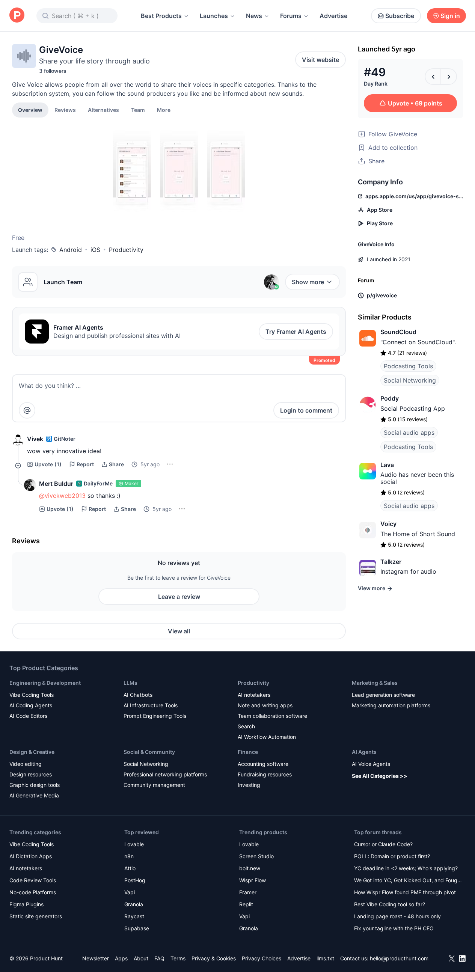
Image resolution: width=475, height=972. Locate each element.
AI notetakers (254, 695)
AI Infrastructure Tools (151, 705)
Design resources (30, 774)
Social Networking (410, 380)
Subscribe (399, 16)
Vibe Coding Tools (31, 695)
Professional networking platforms (165, 774)
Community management (154, 785)
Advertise (333, 16)
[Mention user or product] (27, 410)
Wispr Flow (252, 880)
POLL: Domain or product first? (392, 856)
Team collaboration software (272, 716)
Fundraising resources (265, 774)
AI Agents (364, 752)
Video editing (25, 764)
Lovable (134, 844)
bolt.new (249, 868)
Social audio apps (409, 432)
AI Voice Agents (371, 764)
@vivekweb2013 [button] (62, 495)
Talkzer (390, 561)
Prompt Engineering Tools (155, 716)
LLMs (130, 683)
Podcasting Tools (408, 366)
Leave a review (179, 596)
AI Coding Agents (30, 705)
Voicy (388, 523)
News (254, 16)
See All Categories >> (379, 776)
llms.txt (325, 958)
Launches (214, 16)
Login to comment (306, 410)
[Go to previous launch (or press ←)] (432, 76)
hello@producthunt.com (399, 958)
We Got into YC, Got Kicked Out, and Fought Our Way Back (408, 881)
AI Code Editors (28, 716)
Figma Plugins (26, 904)
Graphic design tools (34, 785)
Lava (387, 465)
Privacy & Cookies (214, 958)
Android (70, 249)
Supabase (136, 928)
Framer (247, 892)
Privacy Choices (261, 958)
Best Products (161, 16)
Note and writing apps (265, 705)
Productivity (126, 249)
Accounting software (263, 764)
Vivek (35, 439)
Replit (246, 904)
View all (179, 631)
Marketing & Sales (375, 683)
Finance (248, 752)
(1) (48, 464)
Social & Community (149, 752)
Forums (291, 16)
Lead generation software (383, 695)
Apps (121, 958)
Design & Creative (31, 752)
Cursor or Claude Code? (383, 844)
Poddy (389, 398)
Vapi (129, 892)
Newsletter (95, 958)
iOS (95, 249)
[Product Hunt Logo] (16, 16)
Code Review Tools (32, 880)
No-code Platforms (32, 892)
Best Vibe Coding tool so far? (389, 904)
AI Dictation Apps (30, 856)
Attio (130, 868)
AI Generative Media (34, 795)
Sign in (450, 16)
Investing (249, 785)
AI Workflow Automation (267, 737)
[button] (163, 109)
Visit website (320, 59)
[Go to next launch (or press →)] (448, 76)
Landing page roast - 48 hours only (397, 916)
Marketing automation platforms (391, 705)
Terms (177, 958)
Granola (133, 904)
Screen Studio (256, 856)
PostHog (134, 880)
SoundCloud (398, 332)
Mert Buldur (56, 483)
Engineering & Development (45, 683)
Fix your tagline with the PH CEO (394, 928)
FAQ (159, 958)
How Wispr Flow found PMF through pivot (405, 892)
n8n (129, 856)
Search (246, 726)
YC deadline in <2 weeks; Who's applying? (406, 868)
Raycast (134, 916)
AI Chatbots (138, 695)
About (141, 958)
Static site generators (35, 916)
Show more (308, 282)
